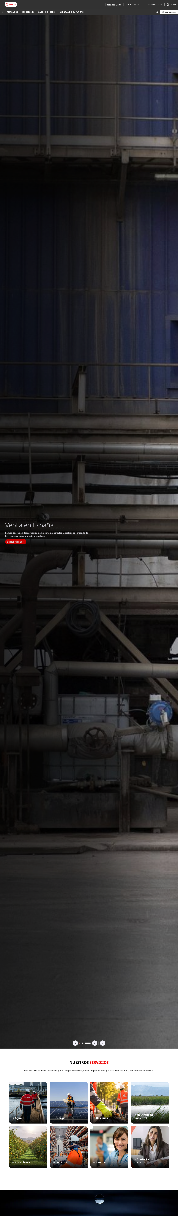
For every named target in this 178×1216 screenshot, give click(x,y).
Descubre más (14, 543)
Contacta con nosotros (150, 1147)
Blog (160, 5)
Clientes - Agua (114, 5)
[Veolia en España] (11, 4)
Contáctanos (170, 12)
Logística (69, 1147)
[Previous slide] (75, 1043)
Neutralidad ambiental (150, 1103)
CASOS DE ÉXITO (46, 12)
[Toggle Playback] (102, 1043)
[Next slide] (94, 1043)
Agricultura (28, 1147)
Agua (28, 1103)
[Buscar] (157, 12)
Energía (69, 1103)
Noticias (152, 5)
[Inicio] (2, 12)
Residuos (109, 1103)
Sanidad (109, 1147)
